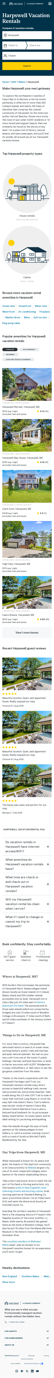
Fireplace (44, 311)
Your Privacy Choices (31, 1363)
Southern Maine (30, 1276)
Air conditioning (27, 311)
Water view (41, 306)
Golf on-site (40, 317)
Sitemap (31, 1355)
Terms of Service (27, 1359)
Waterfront (8, 311)
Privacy (46, 1355)
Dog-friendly (29, 349)
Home (5, 82)
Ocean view (8, 306)
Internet (10, 354)
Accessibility (15, 1363)
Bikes (27, 317)
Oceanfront (24, 306)
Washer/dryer (13, 317)
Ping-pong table (11, 323)
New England (9, 1276)
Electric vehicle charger (18, 359)
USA (13, 82)
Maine (22, 82)
